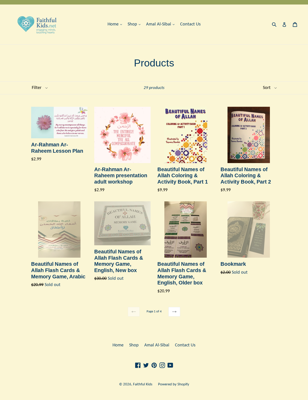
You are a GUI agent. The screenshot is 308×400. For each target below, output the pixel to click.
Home (114, 24)
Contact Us (190, 24)
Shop (133, 24)
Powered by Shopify (173, 384)
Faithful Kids (142, 384)
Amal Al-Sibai (159, 24)
